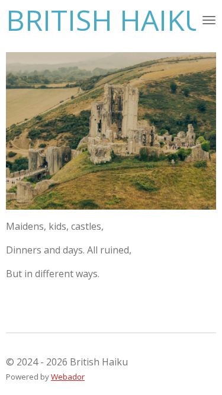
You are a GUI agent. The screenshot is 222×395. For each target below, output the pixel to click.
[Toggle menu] (209, 20)
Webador (68, 376)
